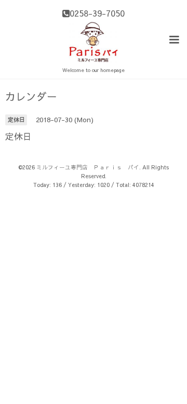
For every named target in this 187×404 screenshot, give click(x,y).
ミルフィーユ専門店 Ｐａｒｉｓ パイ (87, 167)
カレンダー (31, 96)
